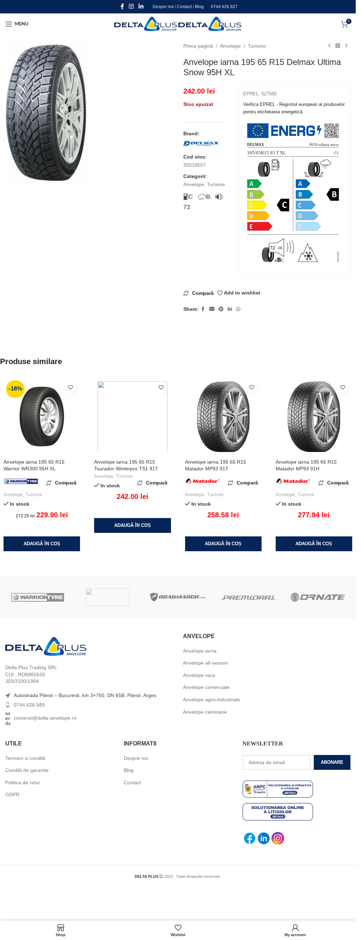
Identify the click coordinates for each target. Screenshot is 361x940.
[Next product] (346, 46)
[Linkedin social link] (141, 6)
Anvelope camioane (205, 712)
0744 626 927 (224, 6)
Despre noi (163, 6)
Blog (199, 6)
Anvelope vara (199, 675)
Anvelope (230, 46)
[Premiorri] (248, 597)
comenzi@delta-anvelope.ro (45, 718)
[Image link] (45, 646)
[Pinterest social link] (221, 309)
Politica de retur (22, 782)
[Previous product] (329, 46)
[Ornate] (318, 597)
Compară (203, 293)
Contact (184, 6)
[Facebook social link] (122, 6)
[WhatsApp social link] (238, 309)
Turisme (257, 46)
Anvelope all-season (205, 663)
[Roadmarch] (178, 597)
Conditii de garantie (27, 770)
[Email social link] (211, 309)
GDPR (12, 794)
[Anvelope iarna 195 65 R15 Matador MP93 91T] (223, 417)
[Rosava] (108, 597)
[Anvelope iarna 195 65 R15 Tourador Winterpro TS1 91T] (132, 417)
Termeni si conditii (25, 758)
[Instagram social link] (131, 6)
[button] (42, 543)
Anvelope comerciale (206, 687)
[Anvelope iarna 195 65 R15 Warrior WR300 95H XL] (42, 417)
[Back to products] (338, 46)
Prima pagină (198, 46)
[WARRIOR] (38, 597)
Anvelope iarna (199, 651)
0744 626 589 (29, 705)
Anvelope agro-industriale (211, 699)
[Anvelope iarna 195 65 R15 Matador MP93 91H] (314, 417)
